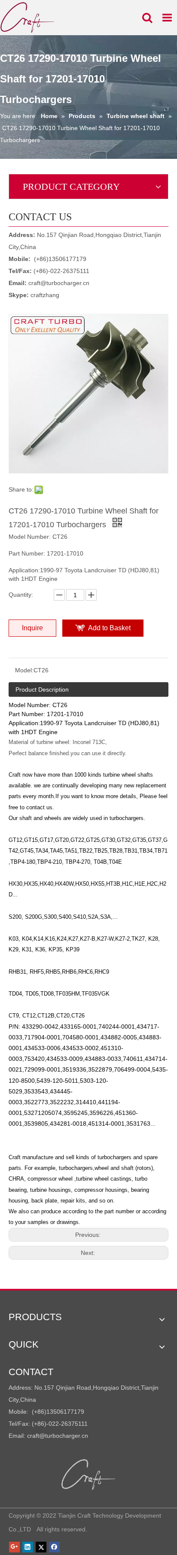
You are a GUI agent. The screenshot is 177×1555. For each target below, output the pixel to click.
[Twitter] (41, 1546)
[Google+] (14, 1546)
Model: (24, 670)
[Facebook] (54, 1546)
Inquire (32, 628)
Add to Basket (109, 628)
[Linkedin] (27, 1546)
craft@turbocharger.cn (58, 282)
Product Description (42, 689)
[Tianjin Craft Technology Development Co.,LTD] (88, 1475)
